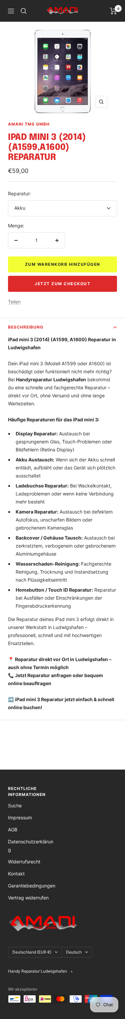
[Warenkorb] (113, 11)
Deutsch (74, 952)
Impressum (20, 817)
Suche (15, 805)
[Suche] (24, 11)
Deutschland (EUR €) (31, 952)
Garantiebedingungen (31, 885)
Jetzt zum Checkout (62, 283)
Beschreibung (25, 327)
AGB (12, 829)
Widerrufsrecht (24, 861)
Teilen (14, 301)
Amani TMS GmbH (29, 124)
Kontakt (16, 873)
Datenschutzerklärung (30, 845)
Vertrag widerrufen (28, 897)
